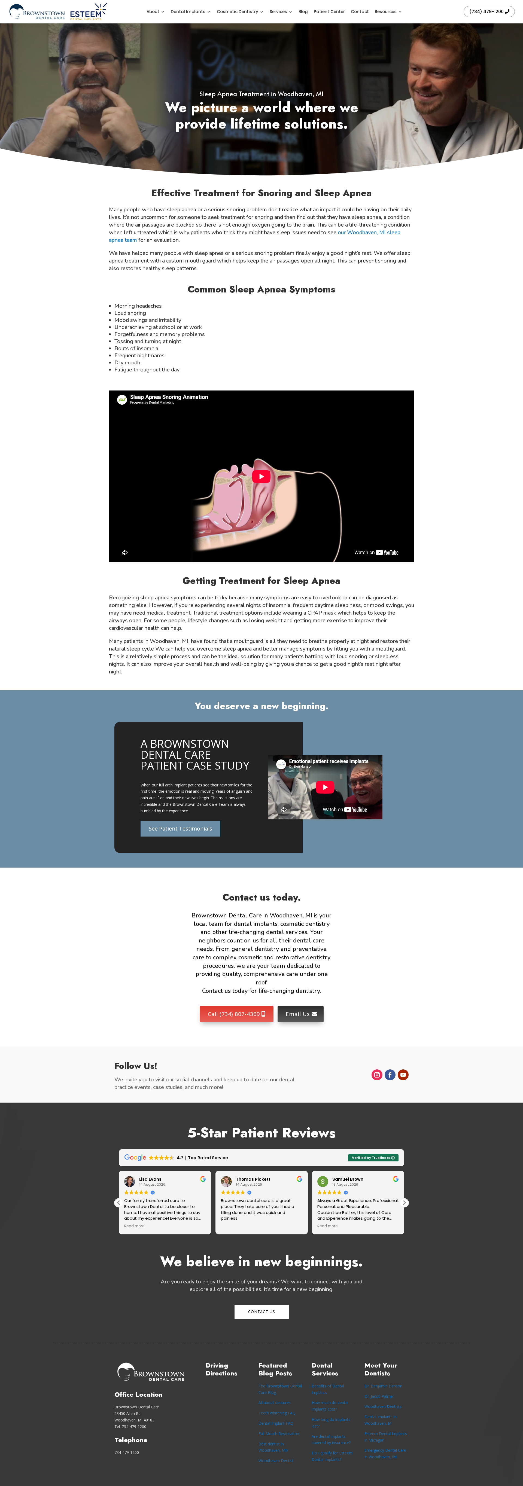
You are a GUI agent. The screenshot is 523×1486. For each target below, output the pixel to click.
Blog (303, 11)
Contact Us (261, 1311)
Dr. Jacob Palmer (379, 1396)
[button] (404, 1203)
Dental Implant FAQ (276, 1423)
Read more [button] (134, 1226)
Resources (386, 11)
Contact (360, 11)
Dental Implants (188, 11)
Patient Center (329, 11)
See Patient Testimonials (180, 828)
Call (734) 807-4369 (234, 1014)
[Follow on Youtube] (403, 1074)
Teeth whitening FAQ (277, 1412)
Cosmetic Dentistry (237, 11)
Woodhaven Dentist (276, 1460)
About (153, 11)
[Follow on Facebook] (390, 1074)
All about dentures (275, 1402)
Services (278, 11)
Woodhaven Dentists (383, 1406)
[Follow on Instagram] (377, 1074)
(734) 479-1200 (486, 11)
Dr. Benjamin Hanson (383, 1386)
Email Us (298, 1014)
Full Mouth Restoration (279, 1433)
